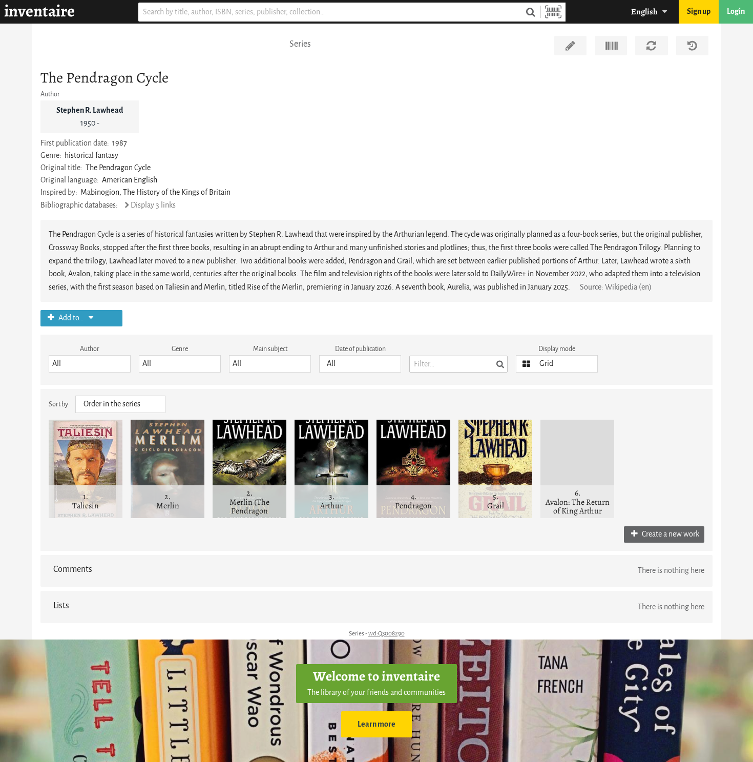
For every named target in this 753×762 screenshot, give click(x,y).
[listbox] (90, 364)
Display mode (556, 348)
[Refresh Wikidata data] (651, 45)
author (89, 348)
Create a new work (669, 534)
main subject (270, 348)
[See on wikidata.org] (611, 45)
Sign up (698, 11)
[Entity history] (692, 45)
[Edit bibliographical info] (570, 45)
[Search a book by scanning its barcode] (553, 12)
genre (180, 348)
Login (736, 11)
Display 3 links (153, 205)
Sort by (58, 404)
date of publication (360, 348)
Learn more (376, 724)
